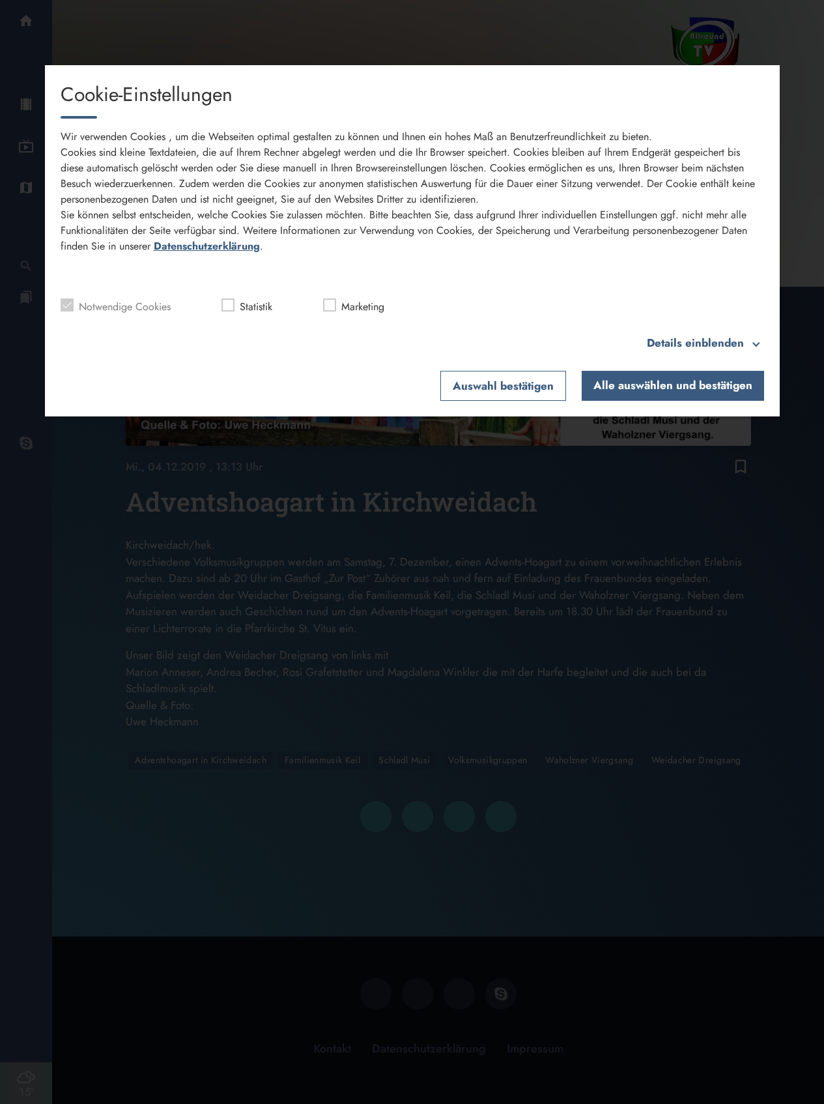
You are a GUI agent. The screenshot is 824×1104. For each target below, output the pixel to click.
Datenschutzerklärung (207, 246)
